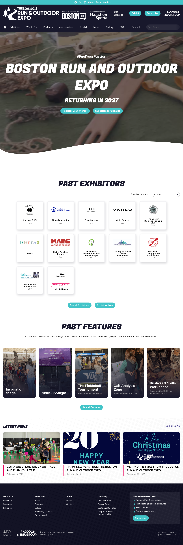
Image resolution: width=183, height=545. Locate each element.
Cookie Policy (104, 504)
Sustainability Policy (107, 508)
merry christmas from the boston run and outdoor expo (153, 468)
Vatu (51, 534)
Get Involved (41, 515)
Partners (48, 27)
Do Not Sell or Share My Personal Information (167, 533)
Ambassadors (66, 27)
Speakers (7, 504)
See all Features (91, 407)
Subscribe (152, 13)
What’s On (31, 27)
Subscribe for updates (107, 111)
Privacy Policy (104, 500)
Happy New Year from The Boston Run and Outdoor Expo (92, 468)
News (96, 27)
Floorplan (39, 504)
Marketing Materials (44, 511)
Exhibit (135, 13)
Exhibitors (15, 27)
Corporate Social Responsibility (105, 512)
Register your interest (75, 111)
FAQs (122, 27)
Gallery (109, 27)
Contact (136, 27)
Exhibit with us (105, 305)
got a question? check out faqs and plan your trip (31, 468)
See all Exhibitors (79, 305)
